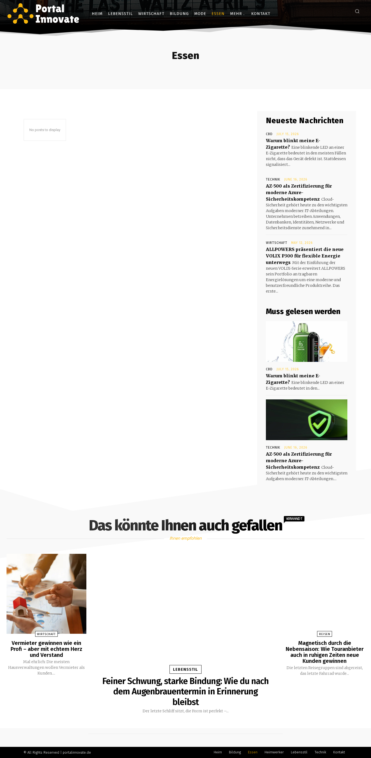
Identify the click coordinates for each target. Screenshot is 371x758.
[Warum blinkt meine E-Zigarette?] (306, 341)
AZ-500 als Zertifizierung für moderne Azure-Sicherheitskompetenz (299, 192)
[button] (357, 11)
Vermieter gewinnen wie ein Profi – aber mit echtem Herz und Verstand (46, 649)
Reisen (324, 634)
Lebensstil (185, 669)
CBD (269, 134)
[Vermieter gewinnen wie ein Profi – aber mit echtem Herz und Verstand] (46, 594)
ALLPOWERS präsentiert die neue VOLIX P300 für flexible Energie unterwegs (305, 256)
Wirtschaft (276, 242)
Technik (273, 179)
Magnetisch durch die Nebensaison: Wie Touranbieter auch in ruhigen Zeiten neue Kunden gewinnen (325, 652)
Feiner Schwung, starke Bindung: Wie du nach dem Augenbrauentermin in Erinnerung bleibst (185, 691)
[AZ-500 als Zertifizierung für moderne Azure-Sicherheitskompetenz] (306, 419)
